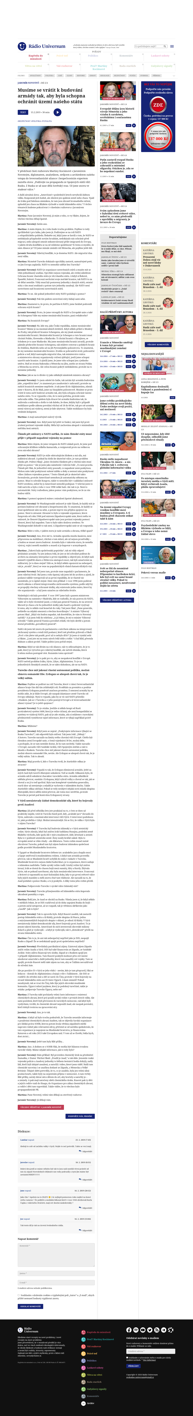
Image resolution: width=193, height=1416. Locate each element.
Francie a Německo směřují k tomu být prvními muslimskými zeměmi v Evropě (116, 346)
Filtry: (21, 75)
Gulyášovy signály (162, 66)
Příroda (156, 75)
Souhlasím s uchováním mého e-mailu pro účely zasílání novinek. (148, 1359)
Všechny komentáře (158, 344)
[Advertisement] (96, 18)
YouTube (142, 1330)
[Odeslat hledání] (164, 46)
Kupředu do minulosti (36, 57)
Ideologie (104, 75)
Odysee (170, 1330)
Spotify (136, 1330)
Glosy (69, 75)
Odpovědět (87, 1151)
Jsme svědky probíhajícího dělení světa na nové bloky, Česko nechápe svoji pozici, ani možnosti (116, 405)
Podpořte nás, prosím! (80, 1116)
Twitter (149, 1330)
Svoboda (144, 75)
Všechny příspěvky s (40, 1107)
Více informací (149, 1360)
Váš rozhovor (64, 65)
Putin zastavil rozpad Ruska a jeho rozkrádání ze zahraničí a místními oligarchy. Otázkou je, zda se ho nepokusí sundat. (117, 165)
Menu (172, 46)
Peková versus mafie (153, 572)
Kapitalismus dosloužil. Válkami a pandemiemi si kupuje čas (156, 389)
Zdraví (93, 75)
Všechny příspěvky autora (117, 600)
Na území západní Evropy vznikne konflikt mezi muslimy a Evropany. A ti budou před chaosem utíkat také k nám (116, 513)
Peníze (133, 75)
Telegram (163, 1330)
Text (128, 125)
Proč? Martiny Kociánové (99, 67)
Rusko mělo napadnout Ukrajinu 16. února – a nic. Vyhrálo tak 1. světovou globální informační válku (115, 463)
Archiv (90, 1403)
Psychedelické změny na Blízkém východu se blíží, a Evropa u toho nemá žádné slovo (156, 529)
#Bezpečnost (24, 121)
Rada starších (131, 67)
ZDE (158, 105)
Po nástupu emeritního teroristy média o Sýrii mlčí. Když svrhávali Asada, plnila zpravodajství (157, 482)
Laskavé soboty (162, 57)
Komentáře (131, 57)
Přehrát (57, 112)
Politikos (99, 57)
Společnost (35, 75)
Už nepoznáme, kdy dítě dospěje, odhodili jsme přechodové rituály (155, 436)
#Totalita (47, 121)
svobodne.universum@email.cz (140, 1377)
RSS (156, 1330)
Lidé (60, 75)
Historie (81, 75)
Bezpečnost (119, 75)
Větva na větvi (36, 67)
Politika (49, 75)
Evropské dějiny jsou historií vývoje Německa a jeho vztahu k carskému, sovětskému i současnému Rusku (117, 114)
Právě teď (68, 57)
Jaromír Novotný (28, 82)
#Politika (36, 121)
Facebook (129, 1330)
